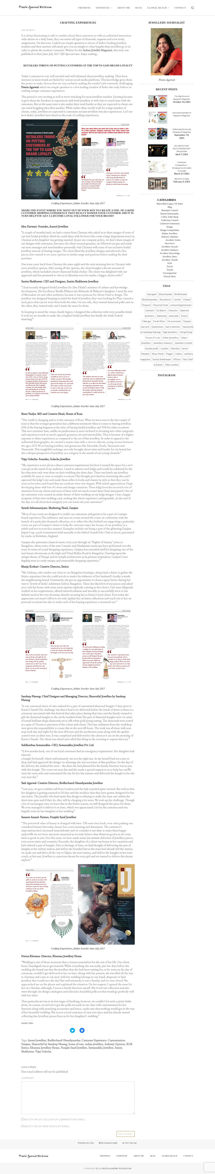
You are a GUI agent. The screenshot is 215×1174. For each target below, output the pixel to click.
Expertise (103, 8)
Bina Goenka (165, 294)
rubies (178, 353)
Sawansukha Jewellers (100, 1047)
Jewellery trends (170, 260)
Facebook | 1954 (86, 1143)
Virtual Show (169, 276)
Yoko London (171, 364)
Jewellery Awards (169, 247)
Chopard (146, 305)
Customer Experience (94, 1040)
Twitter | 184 (130, 1143)
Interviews (170, 243)
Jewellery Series (172, 240)
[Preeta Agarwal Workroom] (35, 8)
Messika (175, 348)
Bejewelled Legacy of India (170, 204)
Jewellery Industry (169, 250)
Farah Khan (159, 321)
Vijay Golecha (43, 1051)
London (164, 348)
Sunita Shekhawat (162, 359)
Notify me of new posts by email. (47, 1126)
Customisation (116, 1040)
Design (170, 227)
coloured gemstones (181, 305)
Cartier (177, 299)
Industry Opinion (115, 1044)
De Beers (161, 310)
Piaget (169, 353)
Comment (27, 1077)
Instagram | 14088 (109, 1143)
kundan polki (151, 348)
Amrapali (151, 294)
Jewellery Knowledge (170, 253)
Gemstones (157, 326)
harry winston (173, 326)
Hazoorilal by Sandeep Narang (49, 1044)
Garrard (145, 326)
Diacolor (173, 310)
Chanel (187, 299)
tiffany (177, 359)
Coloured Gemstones (170, 223)
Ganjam (25, 1044)
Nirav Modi (158, 353)
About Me (123, 8)
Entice (184, 315)
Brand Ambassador (170, 213)
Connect (180, 8)
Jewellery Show (169, 256)
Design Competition (169, 230)
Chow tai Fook (160, 305)
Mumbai (145, 353)
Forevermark (174, 321)
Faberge (146, 321)
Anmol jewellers (37, 1040)
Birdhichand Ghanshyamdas (64, 1040)
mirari (185, 348)
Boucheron (165, 299)
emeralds (173, 315)
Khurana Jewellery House (44, 1047)
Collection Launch (169, 220)
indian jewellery (94, 1044)
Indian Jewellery (170, 233)
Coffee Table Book (169, 217)
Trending (84, 8)
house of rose (76, 1044)
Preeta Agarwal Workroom (116, 1168)
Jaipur (184, 337)
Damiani (149, 310)
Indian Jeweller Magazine (97, 50)
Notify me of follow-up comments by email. (55, 1119)
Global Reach (157, 8)
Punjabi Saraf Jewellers (74, 1047)
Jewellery (146, 342)
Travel (170, 266)
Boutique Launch (169, 210)
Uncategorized (169, 273)
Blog (138, 8)
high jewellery (170, 332)
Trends (170, 270)
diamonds (162, 315)
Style (169, 263)
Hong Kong (186, 332)
